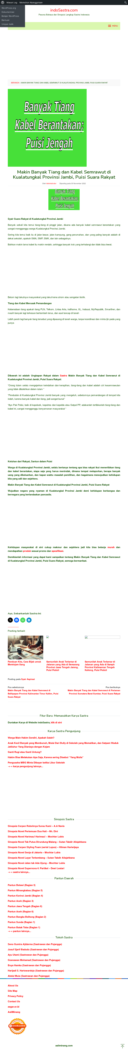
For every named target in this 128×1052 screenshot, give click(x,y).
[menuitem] (2, 2)
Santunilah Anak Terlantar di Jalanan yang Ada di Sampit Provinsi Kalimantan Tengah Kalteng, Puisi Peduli (100, 666)
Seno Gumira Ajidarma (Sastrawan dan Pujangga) (35, 944)
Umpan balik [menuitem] (7, 24)
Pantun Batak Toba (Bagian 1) (24, 927)
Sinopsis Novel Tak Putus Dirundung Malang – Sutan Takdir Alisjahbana (47, 841)
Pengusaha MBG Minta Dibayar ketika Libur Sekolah (36, 762)
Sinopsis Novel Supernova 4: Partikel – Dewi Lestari (36, 868)
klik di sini (56, 722)
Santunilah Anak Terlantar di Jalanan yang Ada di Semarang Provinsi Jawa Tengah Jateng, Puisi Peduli (62, 666)
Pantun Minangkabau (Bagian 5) (25, 890)
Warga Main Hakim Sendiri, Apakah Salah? (31, 737)
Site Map (12, 990)
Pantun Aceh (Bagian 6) (21, 911)
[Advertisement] (64, 54)
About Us (13, 985)
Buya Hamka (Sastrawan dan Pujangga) (29, 965)
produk (27, 551)
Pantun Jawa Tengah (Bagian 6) (25, 906)
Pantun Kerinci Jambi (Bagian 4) (25, 895)
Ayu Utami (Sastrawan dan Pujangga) (28, 954)
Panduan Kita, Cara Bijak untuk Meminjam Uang (24, 663)
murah (111, 547)
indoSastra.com (64, 10)
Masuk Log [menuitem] (12, 2)
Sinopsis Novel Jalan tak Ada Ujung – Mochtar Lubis (36, 863)
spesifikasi (57, 551)
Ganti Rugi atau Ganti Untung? (25, 752)
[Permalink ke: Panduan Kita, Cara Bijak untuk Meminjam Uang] (25, 647)
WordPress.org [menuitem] (9, 8)
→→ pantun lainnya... (19, 931)
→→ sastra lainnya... (19, 872)
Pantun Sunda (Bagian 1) (21, 922)
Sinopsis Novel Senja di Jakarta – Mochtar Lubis (34, 852)
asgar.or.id (13, 1006)
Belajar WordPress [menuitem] (10, 16)
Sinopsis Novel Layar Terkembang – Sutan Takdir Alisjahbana (41, 857)
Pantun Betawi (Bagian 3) (21, 885)
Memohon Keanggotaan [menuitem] (31, 2)
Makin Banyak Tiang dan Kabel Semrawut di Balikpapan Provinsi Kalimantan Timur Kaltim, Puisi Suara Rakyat (33, 692)
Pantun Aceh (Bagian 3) (21, 901)
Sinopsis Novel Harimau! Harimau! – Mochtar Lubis (36, 836)
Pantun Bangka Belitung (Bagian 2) (27, 916)
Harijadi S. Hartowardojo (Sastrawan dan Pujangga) (36, 970)
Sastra (63, 375)
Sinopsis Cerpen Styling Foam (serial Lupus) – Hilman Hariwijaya (43, 847)
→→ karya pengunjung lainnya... (25, 766)
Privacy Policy (15, 996)
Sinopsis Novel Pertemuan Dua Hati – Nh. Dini (33, 831)
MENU (115, 26)
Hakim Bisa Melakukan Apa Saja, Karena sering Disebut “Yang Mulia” (46, 757)
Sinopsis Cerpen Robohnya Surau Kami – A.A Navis (36, 826)
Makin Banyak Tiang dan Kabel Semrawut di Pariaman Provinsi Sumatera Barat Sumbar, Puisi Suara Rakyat (94, 690)
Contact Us (14, 1001)
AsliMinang (14, 1012)
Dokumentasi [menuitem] (8, 12)
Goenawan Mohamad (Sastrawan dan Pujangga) (34, 960)
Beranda (15, 82)
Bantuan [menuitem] (6, 20)
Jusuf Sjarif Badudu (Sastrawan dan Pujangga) (33, 949)
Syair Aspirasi (28, 679)
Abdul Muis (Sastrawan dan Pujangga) (29, 976)
